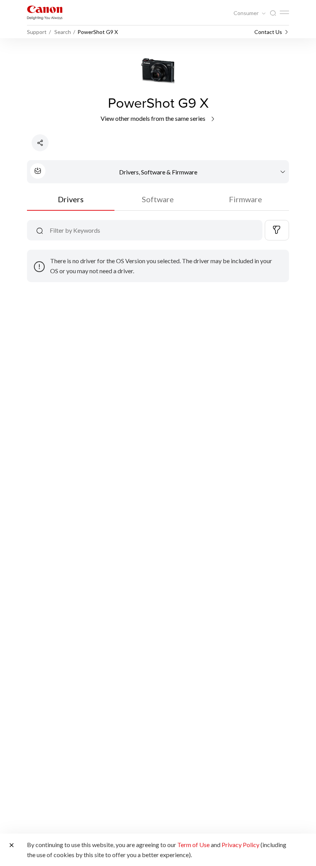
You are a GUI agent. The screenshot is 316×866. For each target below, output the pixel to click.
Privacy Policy (240, 844)
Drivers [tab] (71, 199)
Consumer (247, 13)
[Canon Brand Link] (44, 12)
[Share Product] (40, 142)
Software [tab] (158, 199)
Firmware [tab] (245, 199)
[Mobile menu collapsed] (284, 12)
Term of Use (193, 844)
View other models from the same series (154, 118)
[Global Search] (273, 13)
